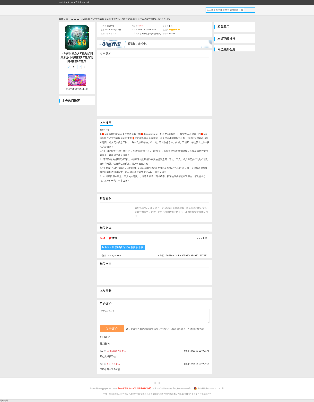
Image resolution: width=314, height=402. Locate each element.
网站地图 (4, 400)
